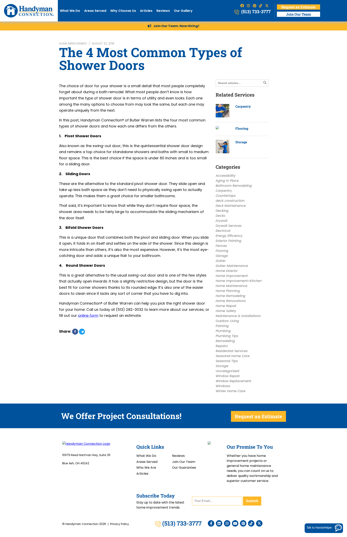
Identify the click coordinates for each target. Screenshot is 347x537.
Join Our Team (298, 14)
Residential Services (232, 351)
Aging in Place (227, 180)
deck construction (230, 200)
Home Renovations (231, 301)
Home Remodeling (230, 296)
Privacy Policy (119, 524)
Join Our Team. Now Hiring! (176, 26)
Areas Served (95, 10)
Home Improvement (73, 43)
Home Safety (226, 311)
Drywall (221, 220)
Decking (222, 210)
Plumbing (223, 331)
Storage (241, 142)
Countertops (226, 195)
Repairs (222, 346)
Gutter (221, 260)
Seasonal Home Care (233, 356)
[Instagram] (227, 523)
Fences (221, 245)
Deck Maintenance (231, 205)
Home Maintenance (231, 286)
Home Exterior (227, 270)
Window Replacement (233, 381)
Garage (222, 255)
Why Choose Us (123, 10)
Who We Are (146, 467)
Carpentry (243, 106)
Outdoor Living (227, 321)
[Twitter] (259, 523)
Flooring (241, 128)
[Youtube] (235, 523)
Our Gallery (183, 10)
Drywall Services (229, 225)
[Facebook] (211, 523)
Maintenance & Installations (238, 316)
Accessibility (226, 175)
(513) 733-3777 (255, 11)
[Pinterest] (243, 523)
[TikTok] (251, 523)
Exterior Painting (228, 240)
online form (88, 315)
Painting (222, 326)
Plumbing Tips (227, 336)
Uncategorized (227, 371)
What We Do (70, 10)
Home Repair (226, 306)
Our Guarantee (184, 467)
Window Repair (228, 376)
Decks (220, 215)
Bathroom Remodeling (234, 185)
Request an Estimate (298, 7)
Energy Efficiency (229, 235)
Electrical (223, 230)
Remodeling (225, 341)
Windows (223, 386)
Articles (146, 10)
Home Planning (228, 291)
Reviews (163, 10)
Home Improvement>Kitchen (239, 281)
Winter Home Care (230, 391)
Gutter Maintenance (232, 265)
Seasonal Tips (227, 361)
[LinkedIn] (219, 523)
